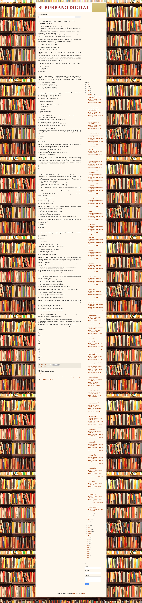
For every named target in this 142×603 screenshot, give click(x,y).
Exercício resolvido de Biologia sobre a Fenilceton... (95, 187)
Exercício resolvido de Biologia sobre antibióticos (95, 308)
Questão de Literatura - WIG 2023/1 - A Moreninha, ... (96, 484)
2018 (88, 541)
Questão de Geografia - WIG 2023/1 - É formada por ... (95, 444)
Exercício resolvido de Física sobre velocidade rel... (95, 272)
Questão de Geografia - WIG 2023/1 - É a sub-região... (95, 435)
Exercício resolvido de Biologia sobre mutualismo (95, 305)
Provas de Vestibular (49, 366)
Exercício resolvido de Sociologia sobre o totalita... (95, 158)
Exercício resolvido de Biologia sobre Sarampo (95, 191)
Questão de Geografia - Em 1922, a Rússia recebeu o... (95, 353)
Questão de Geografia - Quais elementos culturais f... (94, 106)
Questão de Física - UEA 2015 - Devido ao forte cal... (94, 383)
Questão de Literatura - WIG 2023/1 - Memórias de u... (96, 471)
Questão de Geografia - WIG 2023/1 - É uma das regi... (95, 457)
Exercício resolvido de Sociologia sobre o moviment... (95, 148)
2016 (88, 545)
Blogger (83, 593)
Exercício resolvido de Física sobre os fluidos (95, 292)
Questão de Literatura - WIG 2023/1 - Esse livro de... (96, 500)
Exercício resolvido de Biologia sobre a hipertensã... (95, 213)
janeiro (89, 533)
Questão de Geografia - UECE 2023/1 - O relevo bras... (95, 506)
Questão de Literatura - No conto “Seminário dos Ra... (94, 487)
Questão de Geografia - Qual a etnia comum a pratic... (95, 347)
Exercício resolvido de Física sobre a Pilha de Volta (95, 288)
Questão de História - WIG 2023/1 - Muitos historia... (95, 425)
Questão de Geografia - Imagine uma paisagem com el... (95, 119)
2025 (88, 86)
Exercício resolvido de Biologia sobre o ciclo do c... (95, 220)
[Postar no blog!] (54, 365)
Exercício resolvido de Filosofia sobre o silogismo (95, 135)
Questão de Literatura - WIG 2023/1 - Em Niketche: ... (96, 496)
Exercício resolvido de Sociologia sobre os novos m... (95, 168)
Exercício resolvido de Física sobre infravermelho (95, 259)
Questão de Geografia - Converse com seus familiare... (95, 116)
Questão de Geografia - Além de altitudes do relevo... (94, 363)
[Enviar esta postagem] (51, 364)
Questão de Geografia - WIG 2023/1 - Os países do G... (95, 441)
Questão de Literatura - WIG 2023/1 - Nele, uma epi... (96, 480)
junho (89, 523)
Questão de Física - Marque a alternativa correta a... (94, 389)
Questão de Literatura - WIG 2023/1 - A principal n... (96, 477)
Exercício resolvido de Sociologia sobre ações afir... (95, 165)
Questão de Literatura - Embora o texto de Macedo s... (95, 318)
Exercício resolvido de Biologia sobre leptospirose (95, 174)
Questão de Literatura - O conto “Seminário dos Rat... (94, 490)
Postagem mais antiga (75, 377)
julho (89, 521)
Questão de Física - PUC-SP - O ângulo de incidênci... (94, 396)
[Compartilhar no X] (56, 365)
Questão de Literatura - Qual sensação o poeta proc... (95, 324)
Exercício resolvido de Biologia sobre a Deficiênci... (95, 204)
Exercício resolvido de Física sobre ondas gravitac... (95, 301)
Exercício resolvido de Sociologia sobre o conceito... (95, 161)
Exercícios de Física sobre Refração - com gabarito (95, 399)
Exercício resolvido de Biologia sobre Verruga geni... (95, 171)
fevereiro (90, 531)
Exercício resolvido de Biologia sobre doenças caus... (95, 269)
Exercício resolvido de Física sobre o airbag (95, 285)
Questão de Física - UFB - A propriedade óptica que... (94, 392)
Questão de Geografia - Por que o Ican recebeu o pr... (95, 366)
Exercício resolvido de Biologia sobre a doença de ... (95, 197)
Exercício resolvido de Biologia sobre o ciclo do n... (95, 223)
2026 (88, 84)
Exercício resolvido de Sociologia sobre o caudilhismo (95, 152)
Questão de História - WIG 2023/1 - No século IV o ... (95, 431)
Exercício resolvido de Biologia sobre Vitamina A (95, 226)
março (89, 529)
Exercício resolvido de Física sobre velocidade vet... (95, 275)
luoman (73, 593)
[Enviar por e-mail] (53, 365)
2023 (88, 90)
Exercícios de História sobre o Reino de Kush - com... (95, 422)
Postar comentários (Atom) (47, 379)
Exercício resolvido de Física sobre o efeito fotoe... (95, 298)
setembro (90, 517)
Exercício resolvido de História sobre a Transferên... (95, 243)
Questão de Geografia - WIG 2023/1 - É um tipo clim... (95, 461)
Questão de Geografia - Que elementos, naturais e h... (93, 132)
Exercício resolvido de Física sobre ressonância (95, 249)
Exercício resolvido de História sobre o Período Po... (95, 282)
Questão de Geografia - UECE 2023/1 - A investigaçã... (95, 510)
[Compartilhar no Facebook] (57, 365)
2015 (88, 547)
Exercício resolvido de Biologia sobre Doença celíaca (95, 184)
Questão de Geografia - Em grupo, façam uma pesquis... (95, 113)
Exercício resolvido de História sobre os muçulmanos (95, 233)
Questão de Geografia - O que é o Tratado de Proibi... (95, 370)
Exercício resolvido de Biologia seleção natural (94, 266)
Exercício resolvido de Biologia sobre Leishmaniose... (95, 194)
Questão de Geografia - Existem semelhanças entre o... (94, 103)
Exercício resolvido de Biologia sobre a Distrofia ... (95, 181)
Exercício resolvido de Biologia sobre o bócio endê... (95, 246)
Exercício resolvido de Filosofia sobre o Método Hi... (95, 142)
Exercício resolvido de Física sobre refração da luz (95, 256)
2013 (88, 552)
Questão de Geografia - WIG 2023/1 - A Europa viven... (95, 454)
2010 (88, 558)
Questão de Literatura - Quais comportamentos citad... (94, 331)
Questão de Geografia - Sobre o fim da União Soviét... (95, 350)
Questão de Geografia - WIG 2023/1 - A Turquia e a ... (95, 467)
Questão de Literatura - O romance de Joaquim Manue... (95, 334)
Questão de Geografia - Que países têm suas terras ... (95, 360)
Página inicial (60, 377)
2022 (88, 92)
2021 (88, 535)
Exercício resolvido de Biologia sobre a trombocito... (95, 200)
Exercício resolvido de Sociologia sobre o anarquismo (95, 155)
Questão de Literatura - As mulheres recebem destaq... (95, 327)
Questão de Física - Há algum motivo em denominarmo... (95, 402)
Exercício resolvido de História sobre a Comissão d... (95, 239)
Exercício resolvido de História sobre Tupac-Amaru (95, 236)
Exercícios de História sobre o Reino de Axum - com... (95, 418)
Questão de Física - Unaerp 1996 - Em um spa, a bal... (95, 409)
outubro (89, 515)
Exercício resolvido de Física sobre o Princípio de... (95, 295)
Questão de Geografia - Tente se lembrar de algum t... (94, 126)
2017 (88, 543)
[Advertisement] (94, 36)
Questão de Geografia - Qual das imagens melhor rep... (94, 100)
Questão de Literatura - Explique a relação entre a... (95, 340)
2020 (88, 537)
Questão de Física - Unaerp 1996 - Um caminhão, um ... (95, 412)
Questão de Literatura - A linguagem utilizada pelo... (95, 321)
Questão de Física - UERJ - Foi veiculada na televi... (94, 415)
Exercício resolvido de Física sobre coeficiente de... (95, 252)
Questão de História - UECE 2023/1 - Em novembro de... (95, 503)
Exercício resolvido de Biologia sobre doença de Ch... (95, 207)
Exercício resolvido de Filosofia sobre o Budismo (95, 139)
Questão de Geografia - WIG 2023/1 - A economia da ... (95, 451)
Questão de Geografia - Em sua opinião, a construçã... (94, 376)
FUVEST (43, 366)
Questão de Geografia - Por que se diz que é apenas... (95, 311)
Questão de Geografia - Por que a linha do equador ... (95, 314)
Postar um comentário (44, 374)
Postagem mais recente (43, 377)
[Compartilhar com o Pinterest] (59, 365)
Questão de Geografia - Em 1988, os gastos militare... (95, 373)
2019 (88, 539)
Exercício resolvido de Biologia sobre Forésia (95, 210)
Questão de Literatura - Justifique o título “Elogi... (95, 337)
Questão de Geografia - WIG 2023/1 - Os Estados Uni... (95, 464)
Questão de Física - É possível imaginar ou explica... (94, 405)
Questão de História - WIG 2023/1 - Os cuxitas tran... (95, 428)
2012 (88, 554)
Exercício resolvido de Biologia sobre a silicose (95, 178)
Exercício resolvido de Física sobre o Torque (95, 279)
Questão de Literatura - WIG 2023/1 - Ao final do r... (96, 474)
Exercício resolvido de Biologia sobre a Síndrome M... (95, 217)
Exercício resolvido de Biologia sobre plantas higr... (95, 262)
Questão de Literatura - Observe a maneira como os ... (95, 344)
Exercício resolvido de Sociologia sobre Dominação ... (95, 145)
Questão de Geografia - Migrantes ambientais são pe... (95, 357)
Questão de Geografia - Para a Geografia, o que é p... (94, 122)
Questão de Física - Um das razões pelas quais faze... (95, 379)
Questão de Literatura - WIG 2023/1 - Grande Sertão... (96, 493)
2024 (88, 88)
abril (89, 527)
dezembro (90, 94)
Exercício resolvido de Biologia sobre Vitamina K (95, 230)
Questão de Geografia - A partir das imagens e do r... (95, 96)
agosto (89, 519)
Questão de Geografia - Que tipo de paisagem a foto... (95, 129)
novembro (90, 513)
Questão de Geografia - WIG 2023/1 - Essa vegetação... (95, 438)
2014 (88, 549)
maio (89, 525)
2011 (88, 556)
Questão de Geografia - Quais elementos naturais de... (94, 109)
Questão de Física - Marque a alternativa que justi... (94, 386)
